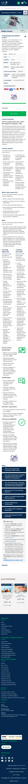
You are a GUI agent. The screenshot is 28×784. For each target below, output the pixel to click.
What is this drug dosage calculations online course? (12, 469)
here (14, 541)
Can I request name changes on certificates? (14, 509)
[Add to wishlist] (25, 36)
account (11, 537)
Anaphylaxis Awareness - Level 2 (21, 595)
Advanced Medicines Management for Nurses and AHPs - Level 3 (7, 597)
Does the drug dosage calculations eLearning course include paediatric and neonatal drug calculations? (15, 484)
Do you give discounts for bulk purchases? (13, 515)
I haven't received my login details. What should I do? (14, 497)
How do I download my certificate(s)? (11, 503)
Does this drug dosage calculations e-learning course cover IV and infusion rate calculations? (15, 476)
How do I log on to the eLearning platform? (14, 491)
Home (1, 8)
